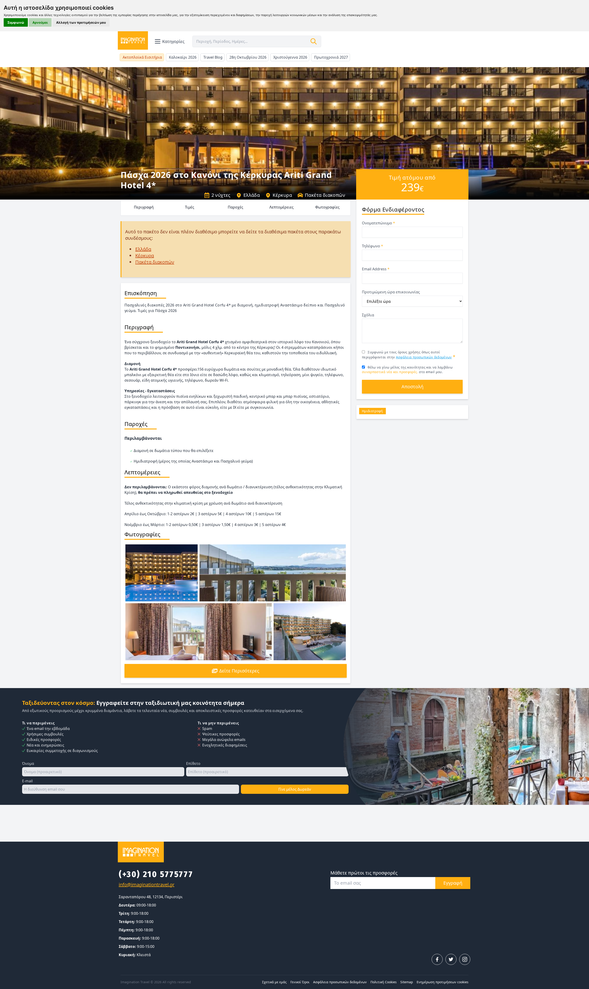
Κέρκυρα (282, 195)
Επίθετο (193, 763)
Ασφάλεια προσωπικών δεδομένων (424, 357)
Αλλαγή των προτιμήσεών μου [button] (81, 22)
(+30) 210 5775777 (156, 874)
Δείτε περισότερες (239, 671)
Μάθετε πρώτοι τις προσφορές (364, 873)
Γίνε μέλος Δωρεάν (294, 789)
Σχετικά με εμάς (274, 982)
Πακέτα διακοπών (325, 195)
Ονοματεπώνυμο (378, 223)
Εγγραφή (452, 883)
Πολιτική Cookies (383, 982)
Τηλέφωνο (372, 246)
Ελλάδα (251, 195)
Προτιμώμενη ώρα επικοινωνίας (391, 291)
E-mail (27, 780)
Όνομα (28, 763)
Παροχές (235, 207)
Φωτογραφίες (327, 207)
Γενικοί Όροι (299, 982)
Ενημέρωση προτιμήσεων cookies (442, 982)
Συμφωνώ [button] (15, 22)
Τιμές (189, 207)
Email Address (376, 269)
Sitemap (406, 982)
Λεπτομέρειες (281, 207)
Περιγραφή (144, 207)
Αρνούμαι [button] (40, 22)
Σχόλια (368, 314)
